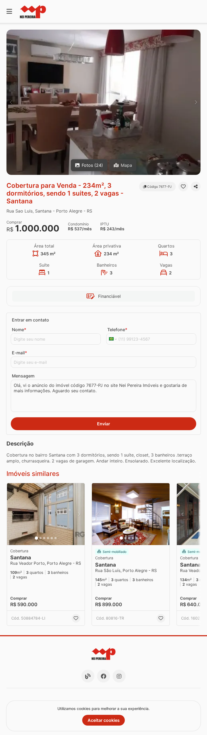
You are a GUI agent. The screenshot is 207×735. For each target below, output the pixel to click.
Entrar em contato (30, 320)
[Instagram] (119, 676)
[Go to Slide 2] (40, 538)
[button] (103, 102)
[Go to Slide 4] (48, 538)
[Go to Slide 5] (52, 538)
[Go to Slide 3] (44, 538)
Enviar (103, 423)
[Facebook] (103, 676)
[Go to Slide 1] (36, 538)
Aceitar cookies (104, 720)
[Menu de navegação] (9, 11)
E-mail (19, 352)
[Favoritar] (183, 186)
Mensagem (23, 376)
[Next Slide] (196, 102)
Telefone (117, 329)
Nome (19, 329)
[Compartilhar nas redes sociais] (196, 186)
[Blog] (87, 676)
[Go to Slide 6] (55, 538)
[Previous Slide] (11, 102)
